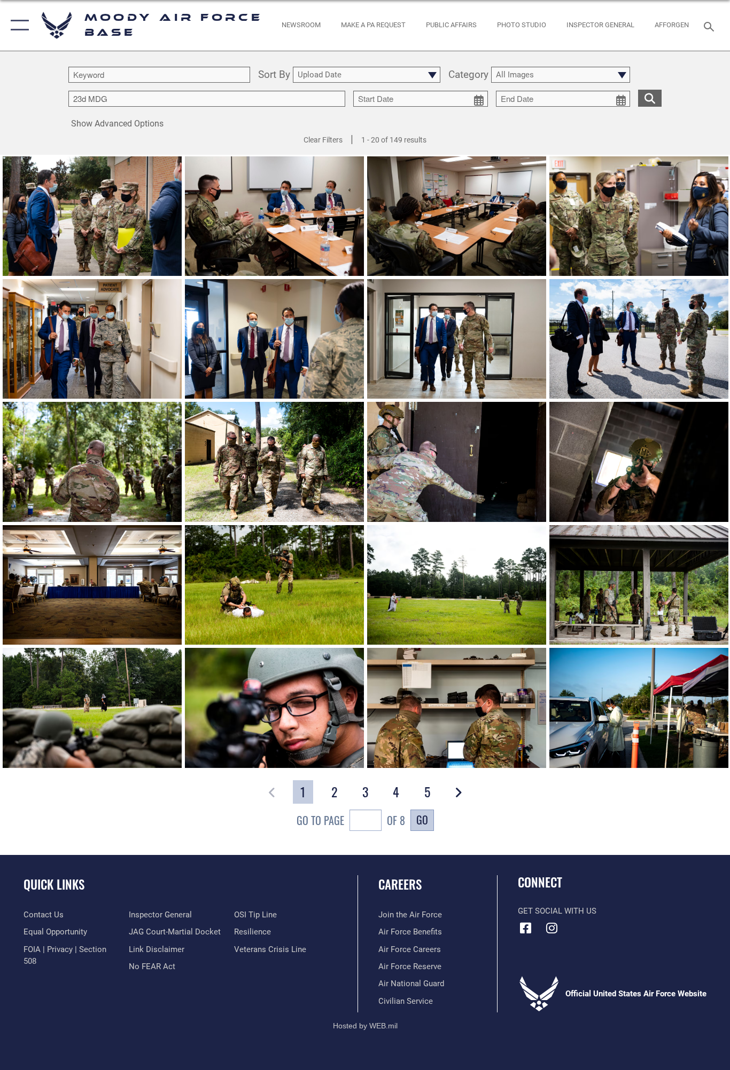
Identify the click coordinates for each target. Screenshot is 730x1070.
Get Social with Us (557, 911)
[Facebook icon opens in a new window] (526, 928)
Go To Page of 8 (351, 820)
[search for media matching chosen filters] (650, 98)
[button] (17, 25)
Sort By (274, 75)
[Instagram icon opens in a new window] (552, 928)
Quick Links (54, 884)
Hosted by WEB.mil (365, 1025)
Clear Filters (323, 140)
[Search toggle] (711, 25)
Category (468, 75)
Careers (400, 884)
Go (422, 820)
